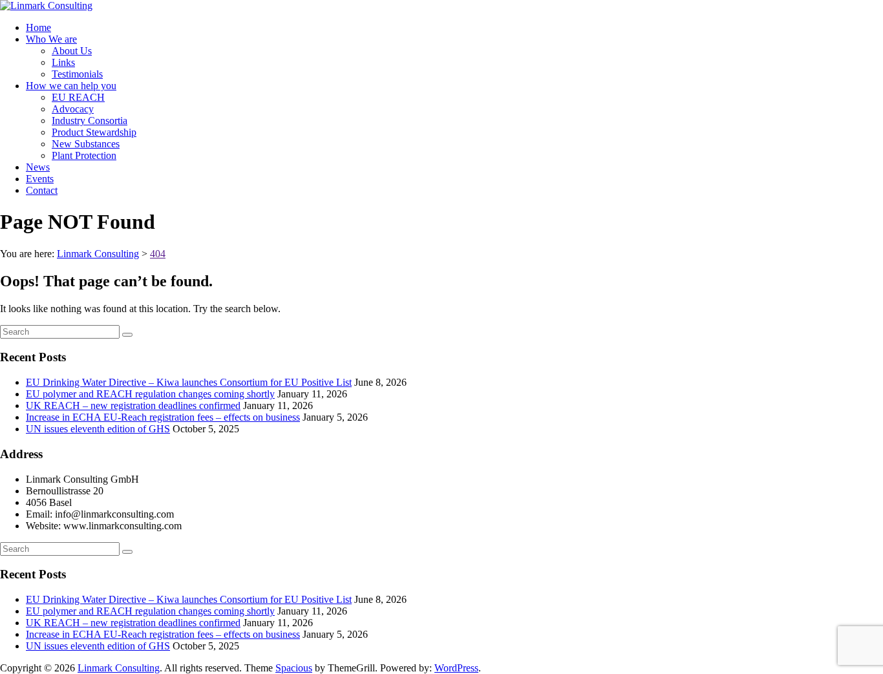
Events (40, 178)
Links (63, 62)
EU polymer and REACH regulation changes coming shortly (150, 393)
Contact (42, 190)
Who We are (51, 39)
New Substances (86, 143)
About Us (72, 50)
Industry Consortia (89, 120)
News (38, 167)
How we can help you (71, 85)
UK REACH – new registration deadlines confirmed (133, 405)
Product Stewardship (94, 132)
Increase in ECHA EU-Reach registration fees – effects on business (163, 417)
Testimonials (77, 73)
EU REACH (78, 97)
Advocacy (73, 108)
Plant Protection (84, 155)
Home (38, 27)
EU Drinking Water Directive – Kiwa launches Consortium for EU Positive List (189, 382)
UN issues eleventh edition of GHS (98, 428)
